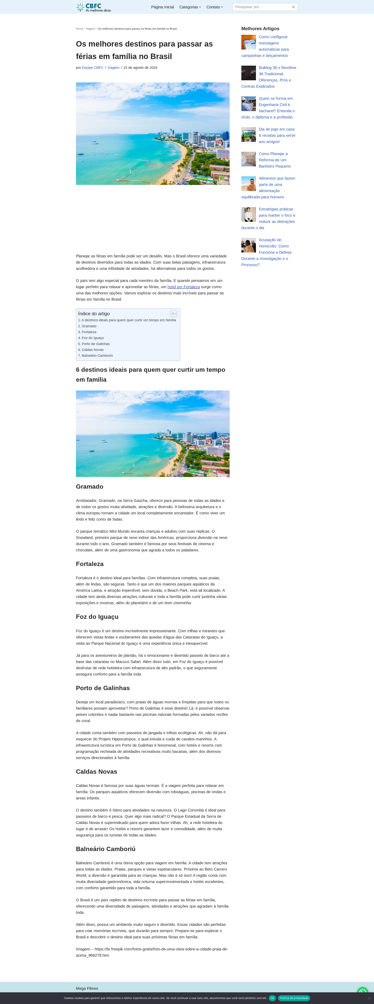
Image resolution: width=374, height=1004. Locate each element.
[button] (200, 7)
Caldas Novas (93, 350)
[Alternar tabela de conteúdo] (171, 313)
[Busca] (293, 7)
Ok (272, 998)
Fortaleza (89, 332)
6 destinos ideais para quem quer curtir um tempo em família (129, 320)
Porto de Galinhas (96, 344)
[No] (369, 998)
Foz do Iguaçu (93, 338)
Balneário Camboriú (97, 356)
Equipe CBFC (92, 68)
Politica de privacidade (294, 998)
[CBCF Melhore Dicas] (94, 7)
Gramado (89, 326)
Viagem (90, 28)
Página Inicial (162, 7)
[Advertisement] (153, 225)
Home (79, 28)
